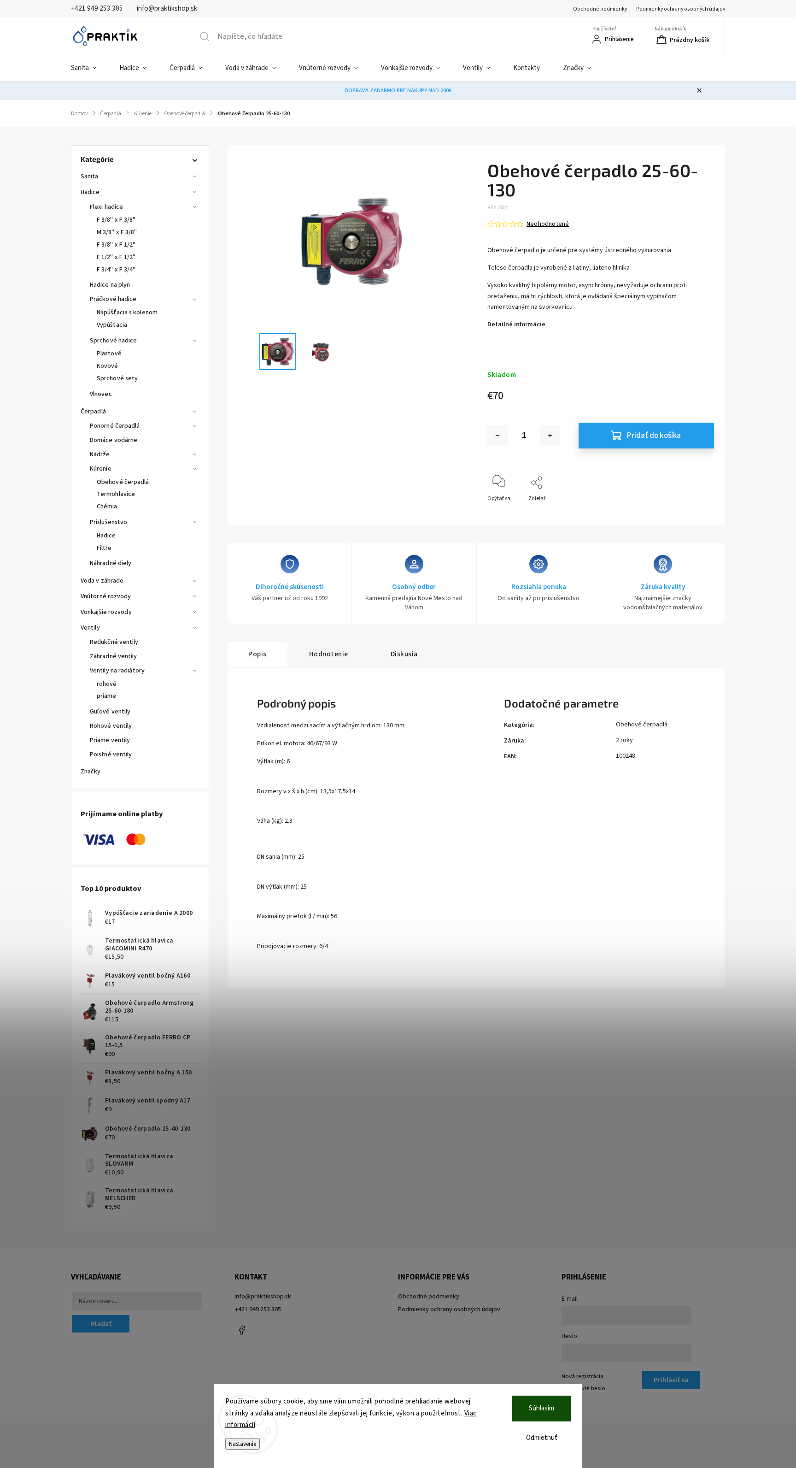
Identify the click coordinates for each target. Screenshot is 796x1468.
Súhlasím (541, 1408)
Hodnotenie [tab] (328, 654)
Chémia (107, 506)
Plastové (109, 353)
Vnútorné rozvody (106, 596)
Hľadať (100, 1324)
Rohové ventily (111, 726)
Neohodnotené (548, 224)
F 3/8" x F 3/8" (116, 219)
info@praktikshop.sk (262, 1296)
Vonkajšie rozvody (106, 612)
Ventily (90, 627)
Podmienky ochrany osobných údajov (680, 9)
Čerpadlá (93, 411)
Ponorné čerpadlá (115, 425)
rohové (107, 684)
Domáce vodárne (113, 440)
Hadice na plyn (110, 284)
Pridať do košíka (654, 435)
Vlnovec (101, 394)
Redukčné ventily (114, 642)
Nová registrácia (582, 1376)
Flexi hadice (106, 207)
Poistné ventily (111, 754)
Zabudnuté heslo (583, 1388)
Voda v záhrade (102, 580)
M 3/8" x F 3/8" (117, 232)
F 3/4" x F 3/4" (116, 269)
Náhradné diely (110, 563)
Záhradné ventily (113, 656)
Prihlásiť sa (671, 1380)
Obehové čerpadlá (123, 482)
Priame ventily (110, 740)
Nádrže (100, 454)
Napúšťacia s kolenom (127, 312)
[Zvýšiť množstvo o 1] (550, 435)
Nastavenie (242, 1443)
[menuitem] (89, 68)
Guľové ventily (110, 711)
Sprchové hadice (113, 340)
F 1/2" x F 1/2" (116, 257)
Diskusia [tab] (404, 654)
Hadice (90, 192)
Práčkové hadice (113, 299)
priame (107, 696)
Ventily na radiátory (117, 670)
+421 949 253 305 (257, 1309)
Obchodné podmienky (600, 9)
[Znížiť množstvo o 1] (497, 435)
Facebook (241, 1330)
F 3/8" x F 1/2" (116, 244)
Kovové (107, 366)
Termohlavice (116, 494)
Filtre (104, 548)
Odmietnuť (541, 1438)
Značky (91, 771)
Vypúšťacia (112, 325)
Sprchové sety (117, 378)
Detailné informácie (516, 324)
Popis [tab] (257, 654)
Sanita (90, 176)
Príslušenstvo (108, 522)
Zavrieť (697, 514)
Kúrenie (100, 468)
